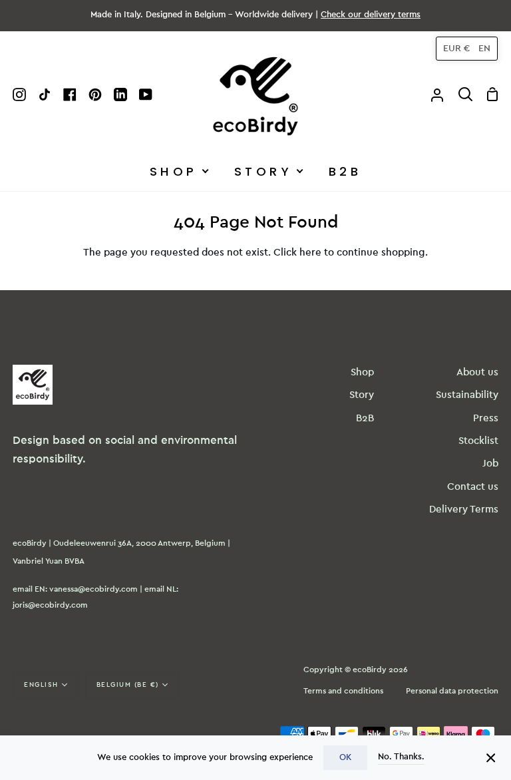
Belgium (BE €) (127, 685)
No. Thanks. (401, 756)
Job (490, 464)
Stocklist (478, 441)
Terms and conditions (343, 691)
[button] (466, 48)
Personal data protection (452, 691)
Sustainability (467, 395)
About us (477, 372)
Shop (362, 372)
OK (345, 757)
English (41, 685)
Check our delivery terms (371, 15)
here (310, 253)
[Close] (491, 757)
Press (485, 418)
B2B (365, 418)
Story (361, 395)
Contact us (472, 487)
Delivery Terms (463, 509)
